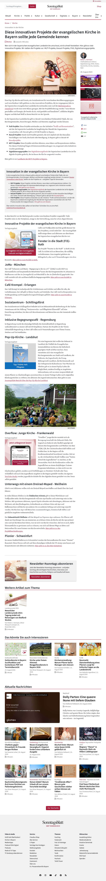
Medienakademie (85, 840)
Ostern (57, 845)
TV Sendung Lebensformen (13, 853)
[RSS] (66, 875)
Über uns (33, 864)
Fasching (57, 837)
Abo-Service (34, 840)
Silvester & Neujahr (61, 848)
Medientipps (9, 842)
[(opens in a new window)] (40, 875)
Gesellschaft (50, 15)
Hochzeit (57, 858)
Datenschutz (34, 858)
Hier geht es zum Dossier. (27, 187)
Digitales (63, 15)
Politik (27, 15)
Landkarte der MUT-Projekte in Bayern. (32, 159)
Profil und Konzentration (63, 126)
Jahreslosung (83, 851)
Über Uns (97, 16)
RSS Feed (82, 856)
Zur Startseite (53, 808)
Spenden (82, 858)
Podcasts (8, 848)
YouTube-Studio (11, 476)
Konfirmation (59, 856)
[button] (8, 41)
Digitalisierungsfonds (39, 151)
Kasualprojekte (14, 140)
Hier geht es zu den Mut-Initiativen (48, 545)
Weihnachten (59, 851)
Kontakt (32, 851)
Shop (99, 6)
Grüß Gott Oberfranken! (12, 837)
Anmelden (98, 1)
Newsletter (87, 15)
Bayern (75, 15)
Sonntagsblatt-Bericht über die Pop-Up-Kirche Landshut (26, 380)
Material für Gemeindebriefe (88, 853)
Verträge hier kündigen (37, 845)
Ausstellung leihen (85, 837)
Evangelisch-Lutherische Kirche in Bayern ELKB (89, 118)
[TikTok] (56, 875)
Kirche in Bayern (10, 840)
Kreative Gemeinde (85, 842)
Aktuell (8, 15)
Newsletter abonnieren (40, 576)
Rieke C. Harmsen (86, 60)
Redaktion (33, 853)
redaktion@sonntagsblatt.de (15, 208)
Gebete (81, 848)
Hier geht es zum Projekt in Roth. (25, 259)
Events (81, 845)
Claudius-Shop (34, 837)
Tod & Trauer (59, 861)
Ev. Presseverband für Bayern (39, 866)
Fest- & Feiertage (60, 842)
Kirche (17, 15)
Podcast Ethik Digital (12, 845)
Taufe (56, 853)
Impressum (33, 861)
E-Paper (32, 842)
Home (7, 23)
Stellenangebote (35, 848)
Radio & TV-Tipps (10, 851)
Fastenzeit (58, 840)
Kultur (37, 15)
